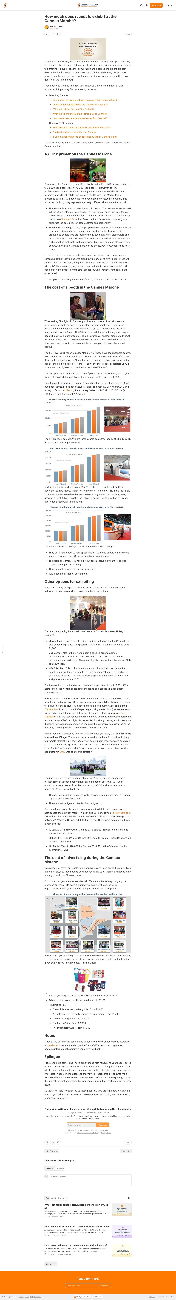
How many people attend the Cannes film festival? (80, 118)
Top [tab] (47, 1198)
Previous (53, 1151)
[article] (88, 1212)
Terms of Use (99, 1130)
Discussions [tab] (62, 1198)
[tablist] (54, 1168)
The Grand (50, 709)
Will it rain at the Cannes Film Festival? (73, 109)
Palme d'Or (68, 219)
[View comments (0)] (52, 34)
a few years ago (121, 812)
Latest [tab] (53, 1198)
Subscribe (156, 5)
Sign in (168, 5)
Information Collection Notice (87, 1133)
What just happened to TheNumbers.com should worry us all (76, 1206)
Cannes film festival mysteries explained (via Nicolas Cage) (85, 100)
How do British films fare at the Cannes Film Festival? (81, 127)
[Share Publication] (146, 5)
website (53, 1045)
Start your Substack (83, 1297)
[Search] (141, 5)
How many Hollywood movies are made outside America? (75, 1245)
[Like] (46, 34)
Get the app (97, 1297)
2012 (62, 751)
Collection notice (35, 1297)
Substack (152, 1297)
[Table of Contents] (2, 650)
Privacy (21, 1297)
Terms (27, 1297)
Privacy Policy (106, 1133)
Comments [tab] (50, 1168)
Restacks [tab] (60, 1168)
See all (49, 1264)
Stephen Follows (56, 26)
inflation (68, 390)
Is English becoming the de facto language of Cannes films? (85, 136)
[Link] (41, 154)
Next (124, 1151)
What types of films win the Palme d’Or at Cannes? (80, 113)
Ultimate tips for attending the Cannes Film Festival (80, 104)
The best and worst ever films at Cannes (74, 132)
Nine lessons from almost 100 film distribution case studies (77, 1226)
